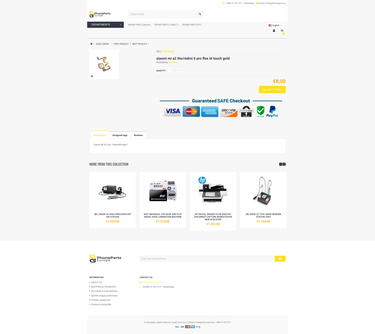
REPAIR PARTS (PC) (191, 24)
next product (140, 44)
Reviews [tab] (138, 135)
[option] (112, 200)
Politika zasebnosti (100, 300)
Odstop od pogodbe (101, 304)
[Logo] (100, 14)
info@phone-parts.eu (275, 3)
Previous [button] (280, 164)
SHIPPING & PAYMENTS (103, 286)
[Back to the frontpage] (91, 44)
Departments (101, 24)
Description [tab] (100, 135)
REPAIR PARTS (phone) (139, 24)
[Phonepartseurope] (105, 258)
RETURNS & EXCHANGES (104, 291)
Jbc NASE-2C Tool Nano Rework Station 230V (263, 215)
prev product (122, 44)
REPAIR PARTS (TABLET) (166, 24)
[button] (275, 25)
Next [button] (284, 164)
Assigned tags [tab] (119, 135)
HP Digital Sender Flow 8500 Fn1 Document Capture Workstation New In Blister (213, 217)
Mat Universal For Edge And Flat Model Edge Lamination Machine (163, 215)
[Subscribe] (280, 259)
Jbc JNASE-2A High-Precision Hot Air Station (112, 215)
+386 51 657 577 (234, 3)
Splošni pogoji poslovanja (104, 295)
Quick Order (102, 44)
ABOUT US (96, 282)
